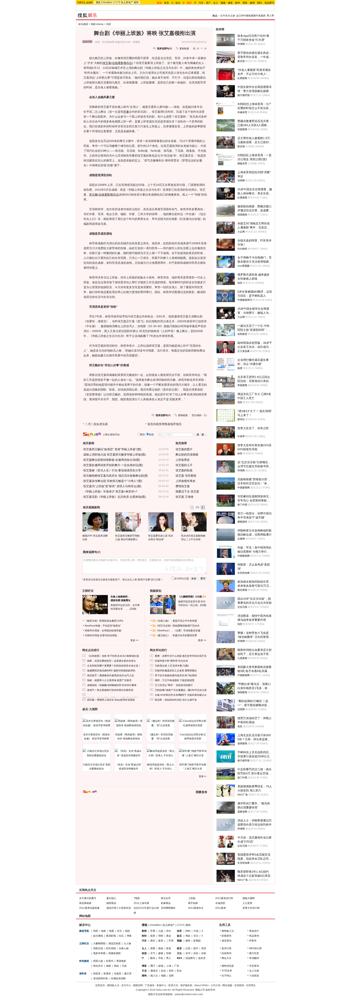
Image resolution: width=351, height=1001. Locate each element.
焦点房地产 (127, 2)
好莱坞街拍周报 (108, 635)
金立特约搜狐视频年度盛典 (250, 15)
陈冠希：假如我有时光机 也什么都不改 (176, 699)
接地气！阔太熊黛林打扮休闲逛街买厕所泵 (110, 690)
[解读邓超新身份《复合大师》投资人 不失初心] (160, 753)
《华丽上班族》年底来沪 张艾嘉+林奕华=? (110, 491)
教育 (179, 948)
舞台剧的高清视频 (187, 454)
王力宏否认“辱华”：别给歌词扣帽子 (174, 685)
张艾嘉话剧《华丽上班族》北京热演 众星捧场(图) (114, 496)
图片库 (128, 973)
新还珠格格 (85, 903)
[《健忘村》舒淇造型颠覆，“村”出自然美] (160, 723)
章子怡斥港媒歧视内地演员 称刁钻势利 (176, 675)
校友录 (202, 958)
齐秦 (126, 111)
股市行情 (226, 948)
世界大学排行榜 (251, 908)
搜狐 (98, 2)
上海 (168, 965)
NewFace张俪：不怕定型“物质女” (103, 625)
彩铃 (171, 970)
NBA (188, 931)
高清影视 (111, 935)
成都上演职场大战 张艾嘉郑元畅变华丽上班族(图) (114, 454)
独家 (108, 965)
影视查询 (226, 935)
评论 (168, 931)
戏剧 (127, 931)
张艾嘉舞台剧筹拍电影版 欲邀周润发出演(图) (111, 459)
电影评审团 (99, 953)
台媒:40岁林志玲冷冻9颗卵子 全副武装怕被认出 (181, 695)
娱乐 (178, 2)
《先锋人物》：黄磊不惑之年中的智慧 (176, 620)
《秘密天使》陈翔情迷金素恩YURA (104, 620)
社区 (121, 935)
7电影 (137, 898)
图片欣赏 (254, 953)
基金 (168, 935)
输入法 (154, 975)
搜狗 (136, 2)
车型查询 (254, 965)
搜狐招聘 (138, 985)
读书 (187, 953)
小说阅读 (254, 975)
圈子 (153, 965)
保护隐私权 (186, 985)
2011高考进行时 (224, 898)
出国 (187, 948)
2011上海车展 (141, 903)
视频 (223, 2)
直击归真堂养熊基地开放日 (164, 424)
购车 (152, 940)
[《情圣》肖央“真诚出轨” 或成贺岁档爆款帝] (128, 753)
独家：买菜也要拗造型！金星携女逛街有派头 (111, 660)
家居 (160, 940)
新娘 (160, 948)
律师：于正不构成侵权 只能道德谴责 (174, 680)
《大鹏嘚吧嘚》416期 (190, 596)
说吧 (171, 975)
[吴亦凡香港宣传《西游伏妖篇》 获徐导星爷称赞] (96, 723)
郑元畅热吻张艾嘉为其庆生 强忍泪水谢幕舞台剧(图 (115, 475)
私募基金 (166, 903)
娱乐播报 (98, 935)
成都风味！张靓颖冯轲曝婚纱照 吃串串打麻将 (111, 685)
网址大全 (226, 958)
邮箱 (160, 965)
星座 (168, 948)
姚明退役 (111, 903)
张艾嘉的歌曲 (184, 470)
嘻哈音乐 (98, 965)
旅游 (144, 953)
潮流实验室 (114, 943)
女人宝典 (254, 970)
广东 (176, 965)
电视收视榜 (114, 953)
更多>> (203, 776)
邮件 (237, 2)
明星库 (97, 973)
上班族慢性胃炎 (185, 481)
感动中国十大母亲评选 (118, 908)
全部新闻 (239, 985)
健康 (160, 953)
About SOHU (201, 985)
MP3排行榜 (255, 948)
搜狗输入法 (228, 931)
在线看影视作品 (122, 63)
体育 (166, 2)
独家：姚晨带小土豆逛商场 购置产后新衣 (109, 680)
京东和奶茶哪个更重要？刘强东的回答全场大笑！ (114, 665)
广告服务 (150, 985)
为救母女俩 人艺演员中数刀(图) (172, 665)
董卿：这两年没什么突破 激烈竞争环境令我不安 (181, 656)
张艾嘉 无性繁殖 (186, 475)
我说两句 (269, 2)
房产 (208, 2)
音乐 (119, 931)
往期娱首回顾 (118, 978)
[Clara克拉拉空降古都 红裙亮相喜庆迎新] (193, 723)
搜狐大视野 (249, 898)
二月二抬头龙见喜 (96, 424)
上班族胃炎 (183, 459)
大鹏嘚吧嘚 (99, 943)
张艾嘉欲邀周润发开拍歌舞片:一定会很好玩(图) (113, 465)
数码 (152, 958)
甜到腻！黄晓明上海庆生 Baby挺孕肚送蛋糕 (111, 699)
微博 (252, 2)
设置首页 (100, 985)
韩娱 (116, 965)
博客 (245, 2)
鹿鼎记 (154, 970)
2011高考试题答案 (89, 908)
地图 (163, 975)
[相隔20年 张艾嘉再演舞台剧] (95, 521)
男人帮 (270, 15)
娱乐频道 (83, 24)
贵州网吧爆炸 (168, 908)
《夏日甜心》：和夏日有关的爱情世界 (176, 635)
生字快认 (226, 975)
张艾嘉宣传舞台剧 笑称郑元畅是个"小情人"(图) (112, 481)
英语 (203, 948)
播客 (230, 2)
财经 (144, 935)
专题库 (117, 973)
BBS (259, 2)
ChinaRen (107, 2)
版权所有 (210, 989)
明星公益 (98, 961)
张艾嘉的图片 (184, 449)
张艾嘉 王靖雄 (184, 496)
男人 (168, 958)
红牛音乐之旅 (227, 15)
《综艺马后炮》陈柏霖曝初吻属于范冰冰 (177, 625)
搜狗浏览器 (228, 965)
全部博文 (251, 985)
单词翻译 (254, 958)
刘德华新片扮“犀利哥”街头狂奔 (171, 660)
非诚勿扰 (220, 903)
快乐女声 (166, 898)
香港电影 (121, 961)
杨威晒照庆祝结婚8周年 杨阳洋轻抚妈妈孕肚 (111, 670)
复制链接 (184, 48)
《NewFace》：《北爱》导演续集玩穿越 (178, 630)
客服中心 (161, 985)
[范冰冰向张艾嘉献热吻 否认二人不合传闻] (193, 521)
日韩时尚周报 (92, 635)
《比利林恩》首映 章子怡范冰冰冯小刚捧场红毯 (113, 656)
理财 (160, 935)
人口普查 (247, 903)
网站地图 (227, 985)
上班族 (191, 898)
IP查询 (252, 940)
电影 (103, 931)
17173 (116, 2)
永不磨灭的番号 (87, 898)
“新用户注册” (144, 579)
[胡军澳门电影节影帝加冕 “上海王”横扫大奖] (193, 753)
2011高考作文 (196, 908)
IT (195, 2)
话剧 (108, 24)
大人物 (127, 943)
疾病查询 (226, 953)
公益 (160, 931)
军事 (152, 931)
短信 (163, 970)
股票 (152, 935)
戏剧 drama (97, 24)
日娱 (124, 965)
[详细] (133, 608)
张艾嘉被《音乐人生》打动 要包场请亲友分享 (112, 470)
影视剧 (197, 940)
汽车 (201, 2)
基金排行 (254, 931)
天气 (152, 953)
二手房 (169, 940)
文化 (179, 953)
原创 (195, 953)
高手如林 (193, 903)
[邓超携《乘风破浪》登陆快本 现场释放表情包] (128, 723)
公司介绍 (215, 985)
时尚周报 (111, 948)
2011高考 (220, 908)
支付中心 (126, 985)
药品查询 (254, 935)
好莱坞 (109, 961)
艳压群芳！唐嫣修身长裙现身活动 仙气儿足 (110, 675)
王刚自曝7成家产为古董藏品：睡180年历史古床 (181, 690)
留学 (195, 948)
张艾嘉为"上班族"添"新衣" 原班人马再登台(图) (112, 486)
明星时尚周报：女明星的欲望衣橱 (103, 630)
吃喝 (168, 953)
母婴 (152, 948)
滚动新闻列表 (100, 978)
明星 (95, 931)
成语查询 (226, 940)
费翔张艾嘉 (183, 486)
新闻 (144, 931)
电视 (111, 931)
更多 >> (134, 640)
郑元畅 (93, 194)
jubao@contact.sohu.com (189, 994)
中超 (196, 931)
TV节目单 (227, 970)
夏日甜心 (111, 898)
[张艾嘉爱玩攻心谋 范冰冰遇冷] (160, 521)
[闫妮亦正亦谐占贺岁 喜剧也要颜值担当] (96, 753)
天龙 (144, 970)
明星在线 (98, 948)
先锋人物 (124, 948)
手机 (160, 958)
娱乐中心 (85, 924)
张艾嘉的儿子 (184, 465)
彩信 (179, 970)
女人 (215, 2)
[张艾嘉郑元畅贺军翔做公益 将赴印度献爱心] (128, 521)
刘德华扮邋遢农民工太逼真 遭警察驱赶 (176, 670)
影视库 (107, 973)
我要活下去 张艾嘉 (187, 491)
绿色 (203, 953)
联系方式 (173, 985)
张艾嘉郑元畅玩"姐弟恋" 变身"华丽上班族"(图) (112, 449)
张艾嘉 (107, 63)
